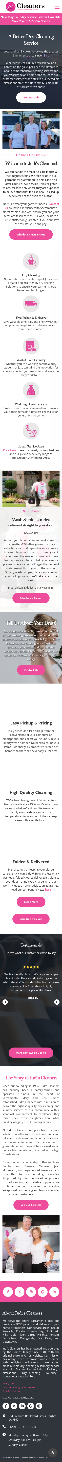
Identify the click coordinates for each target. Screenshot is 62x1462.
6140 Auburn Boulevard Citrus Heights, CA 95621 (33, 1417)
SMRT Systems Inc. (27, 1398)
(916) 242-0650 (27, 1427)
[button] (57, 6)
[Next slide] (57, 1002)
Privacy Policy (7, 1398)
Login (47, 1457)
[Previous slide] (5, 1002)
